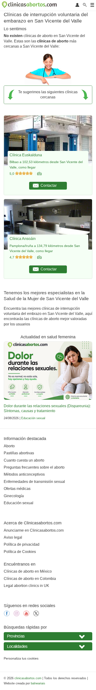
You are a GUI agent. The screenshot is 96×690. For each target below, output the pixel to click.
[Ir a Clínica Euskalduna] (39, 173)
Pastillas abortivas (19, 453)
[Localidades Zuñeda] (48, 646)
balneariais (38, 683)
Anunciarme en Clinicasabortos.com (34, 530)
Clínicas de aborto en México (28, 571)
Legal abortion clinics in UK (26, 586)
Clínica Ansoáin (23, 239)
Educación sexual (33, 418)
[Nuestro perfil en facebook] (7, 615)
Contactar (49, 185)
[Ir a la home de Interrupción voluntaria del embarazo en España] (30, 5)
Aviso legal (13, 537)
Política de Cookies (20, 552)
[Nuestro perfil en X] (36, 615)
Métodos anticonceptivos (24, 474)
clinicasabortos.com (27, 678)
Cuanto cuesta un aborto (24, 460)
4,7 (12, 257)
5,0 (12, 173)
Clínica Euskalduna (26, 155)
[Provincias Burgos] (48, 636)
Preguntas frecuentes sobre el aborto (34, 467)
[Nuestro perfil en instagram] (17, 615)
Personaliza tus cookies (21, 658)
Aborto (9, 446)
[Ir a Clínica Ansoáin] (39, 257)
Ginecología (14, 496)
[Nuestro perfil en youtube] (26, 615)
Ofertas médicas (17, 489)
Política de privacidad (21, 544)
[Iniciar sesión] (77, 5)
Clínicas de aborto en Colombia (30, 579)
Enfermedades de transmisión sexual (34, 482)
